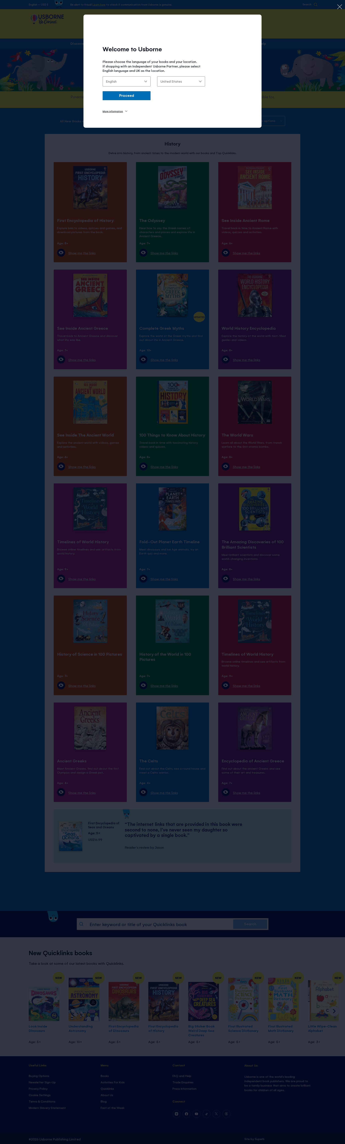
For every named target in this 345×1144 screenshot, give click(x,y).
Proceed (126, 95)
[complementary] (172, 572)
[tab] (115, 111)
